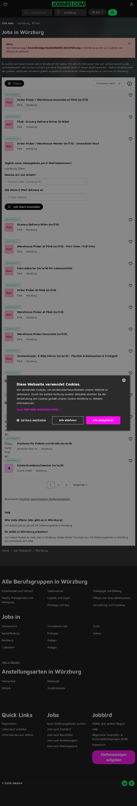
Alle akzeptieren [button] (103, 420)
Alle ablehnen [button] (68, 420)
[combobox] (124, 380)
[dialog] (68, 403)
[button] (68, 409)
